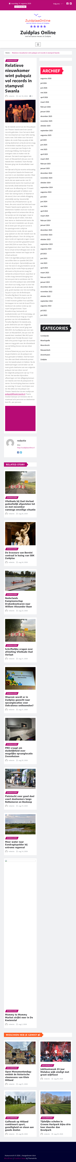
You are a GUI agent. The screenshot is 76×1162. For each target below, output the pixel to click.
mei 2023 (43, 263)
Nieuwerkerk (45, 350)
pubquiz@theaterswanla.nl (15, 394)
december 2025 (46, 116)
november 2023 (46, 235)
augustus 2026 (45, 78)
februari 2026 (45, 107)
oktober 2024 (45, 183)
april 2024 (44, 211)
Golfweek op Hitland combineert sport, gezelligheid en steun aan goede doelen (19, 1125)
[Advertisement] (21, 418)
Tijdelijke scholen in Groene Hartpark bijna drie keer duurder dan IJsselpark (55, 1125)
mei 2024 (43, 206)
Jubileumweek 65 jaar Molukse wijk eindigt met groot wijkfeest (54, 1072)
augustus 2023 (45, 249)
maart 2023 (44, 273)
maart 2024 (44, 216)
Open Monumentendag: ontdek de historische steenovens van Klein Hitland (18, 1075)
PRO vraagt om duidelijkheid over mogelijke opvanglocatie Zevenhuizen (19, 752)
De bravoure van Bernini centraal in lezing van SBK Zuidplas (19, 555)
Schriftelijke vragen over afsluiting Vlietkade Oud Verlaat (19, 652)
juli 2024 (43, 197)
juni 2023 (43, 258)
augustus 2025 (45, 135)
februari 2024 (45, 220)
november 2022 (46, 291)
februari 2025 (45, 164)
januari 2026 (45, 111)
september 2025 (46, 130)
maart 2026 (44, 102)
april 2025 (44, 154)
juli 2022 (43, 310)
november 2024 (46, 178)
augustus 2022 (45, 306)
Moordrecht (45, 345)
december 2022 (46, 287)
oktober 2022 (45, 296)
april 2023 (44, 268)
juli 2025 (43, 140)
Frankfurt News (20, 1158)
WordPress (8, 1158)
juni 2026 (43, 88)
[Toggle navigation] (38, 44)
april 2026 (44, 97)
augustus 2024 (45, 192)
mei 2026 (43, 93)
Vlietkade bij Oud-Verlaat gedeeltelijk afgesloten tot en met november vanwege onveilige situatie (20, 505)
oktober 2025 (45, 126)
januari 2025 (45, 168)
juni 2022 (43, 315)
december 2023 (46, 230)
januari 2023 (45, 282)
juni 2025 (43, 145)
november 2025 (46, 121)
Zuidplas (43, 359)
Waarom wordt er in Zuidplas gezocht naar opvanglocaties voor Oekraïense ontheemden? (19, 701)
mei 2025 (43, 149)
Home (7, 53)
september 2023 (46, 244)
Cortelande (44, 336)
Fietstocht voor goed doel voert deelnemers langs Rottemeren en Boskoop (19, 799)
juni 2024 (43, 201)
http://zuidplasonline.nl (26, 448)
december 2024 (46, 173)
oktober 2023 (45, 239)
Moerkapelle (45, 340)
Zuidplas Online (38, 32)
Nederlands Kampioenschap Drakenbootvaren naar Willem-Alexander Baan (18, 602)
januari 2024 (45, 225)
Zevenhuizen (45, 355)
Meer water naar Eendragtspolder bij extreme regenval (16, 844)
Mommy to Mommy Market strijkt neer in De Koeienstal (19, 1017)
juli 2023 (43, 254)
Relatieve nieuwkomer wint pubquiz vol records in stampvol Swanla (35, 53)
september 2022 (46, 301)
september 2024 (46, 187)
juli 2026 (43, 83)
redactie (11, 96)
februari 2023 (45, 277)
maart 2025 (44, 159)
